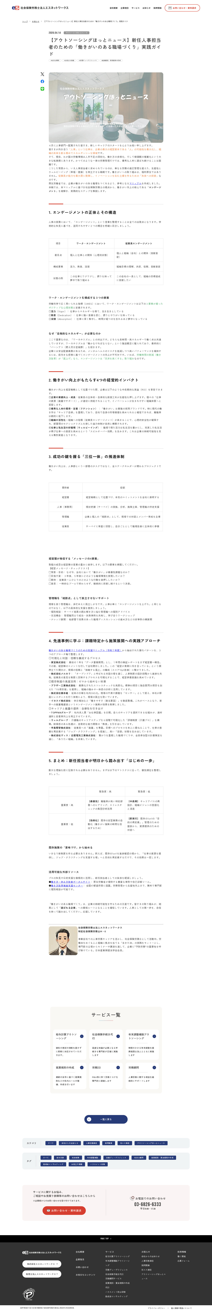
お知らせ (145, 1252)
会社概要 (80, 1252)
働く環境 (182, 1256)
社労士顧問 (138, 1157)
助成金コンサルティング (53, 1164)
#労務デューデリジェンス (88, 60)
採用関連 (108, 1143)
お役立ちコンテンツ (85, 1275)
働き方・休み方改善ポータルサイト (70, 881)
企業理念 (80, 1259)
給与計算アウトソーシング (117, 1256)
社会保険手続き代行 (114, 1274)
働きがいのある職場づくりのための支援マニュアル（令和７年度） (85, 650)
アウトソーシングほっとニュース (76, 33)
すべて (51, 1143)
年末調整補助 (92, 1157)
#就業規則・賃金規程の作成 (111, 60)
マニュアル (135, 183)
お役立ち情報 (76, 1164)
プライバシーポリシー (156, 1308)
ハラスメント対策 (97, 1164)
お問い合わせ (82, 1267)
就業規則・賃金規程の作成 (162, 1157)
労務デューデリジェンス (116, 1157)
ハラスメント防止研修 (115, 1291)
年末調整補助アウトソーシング (117, 1263)
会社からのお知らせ (70, 1143)
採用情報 (182, 1252)
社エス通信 (125, 1143)
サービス (109, 1252)
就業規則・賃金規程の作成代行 (117, 1285)
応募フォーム (184, 1260)
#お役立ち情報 (69, 60)
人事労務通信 (91, 1143)
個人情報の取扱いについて (181, 1308)
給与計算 (60, 1157)
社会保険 (75, 1157)
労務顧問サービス (113, 1278)
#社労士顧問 (55, 60)
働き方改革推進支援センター (67, 885)
